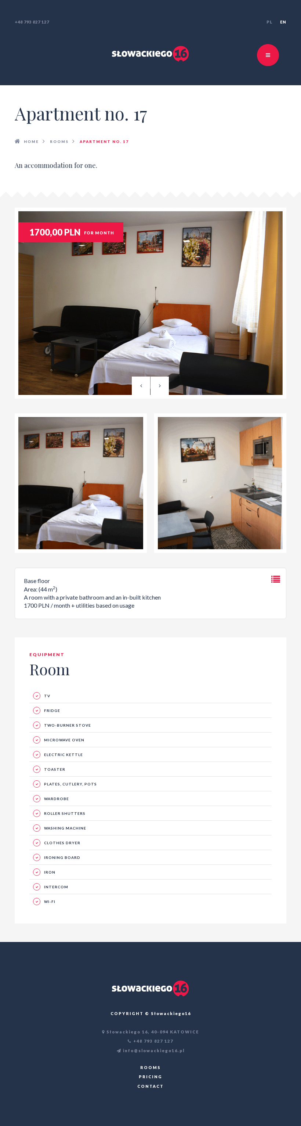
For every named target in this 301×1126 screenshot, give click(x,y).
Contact (150, 1086)
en (283, 21)
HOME (31, 141)
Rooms (59, 141)
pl (269, 21)
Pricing (150, 1076)
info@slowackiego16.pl (153, 1050)
